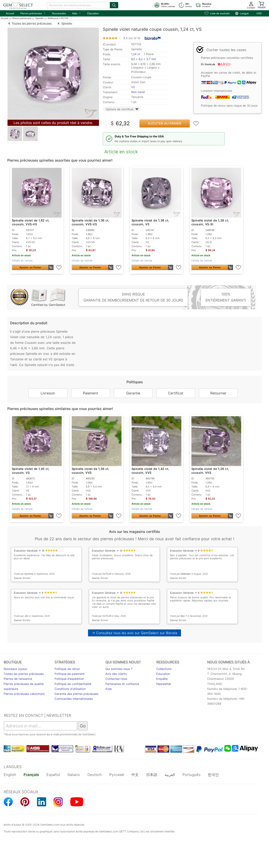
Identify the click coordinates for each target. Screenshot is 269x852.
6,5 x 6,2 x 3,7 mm (143, 59)
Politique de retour (67, 669)
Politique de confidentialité (73, 684)
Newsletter (163, 684)
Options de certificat (120, 109)
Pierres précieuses (33, 13)
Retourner (218, 393)
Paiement (90, 393)
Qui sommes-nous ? (118, 669)
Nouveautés (59, 13)
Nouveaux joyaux (15, 669)
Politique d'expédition (69, 679)
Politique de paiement (70, 674)
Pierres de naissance (18, 679)
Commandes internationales (74, 699)
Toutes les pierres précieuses (24, 674)
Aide (76, 13)
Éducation (93, 13)
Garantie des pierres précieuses (76, 694)
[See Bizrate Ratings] (153, 38)
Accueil (10, 13)
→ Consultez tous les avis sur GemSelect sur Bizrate (135, 633)
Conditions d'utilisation (70, 689)
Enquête (162, 679)
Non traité (138, 92)
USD (259, 13)
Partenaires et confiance (122, 684)
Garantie (133, 393)
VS (133, 87)
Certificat (175, 393)
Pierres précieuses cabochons (24, 694)
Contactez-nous (116, 679)
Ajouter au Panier (164, 123)
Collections (163, 669)
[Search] (114, 5)
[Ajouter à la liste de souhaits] (196, 123)
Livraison (48, 393)
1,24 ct (136, 54)
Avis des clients (116, 674)
